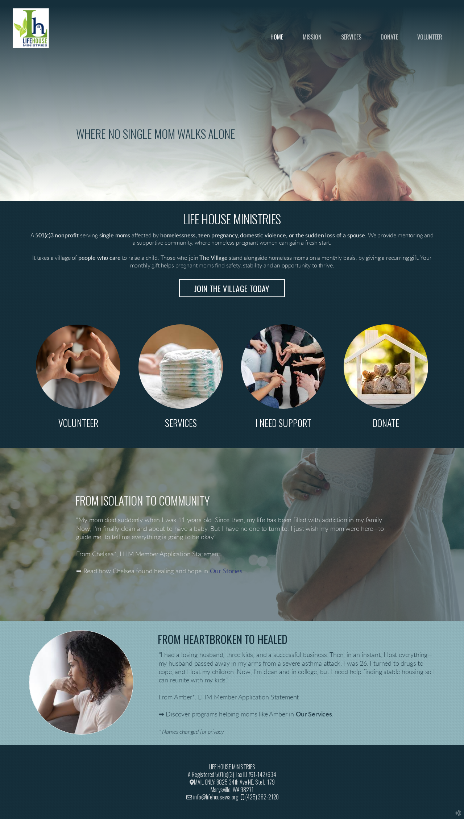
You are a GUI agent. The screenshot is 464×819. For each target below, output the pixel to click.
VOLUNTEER (78, 422)
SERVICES (181, 422)
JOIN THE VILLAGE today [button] (232, 288)
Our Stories (226, 571)
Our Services (314, 714)
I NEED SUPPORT (283, 422)
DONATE (386, 422)
